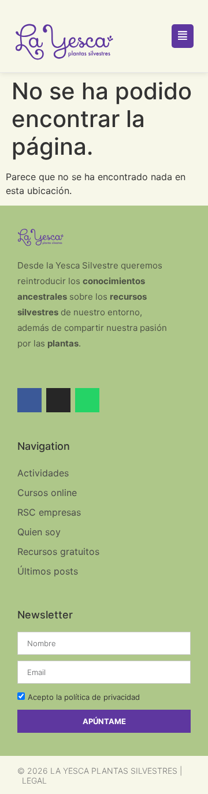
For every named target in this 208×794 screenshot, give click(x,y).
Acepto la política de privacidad (84, 697)
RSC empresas (49, 512)
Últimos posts (47, 571)
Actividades (43, 473)
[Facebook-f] (29, 400)
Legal (34, 780)
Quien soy (39, 532)
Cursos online (47, 492)
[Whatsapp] (87, 400)
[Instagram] (58, 400)
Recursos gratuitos (58, 551)
